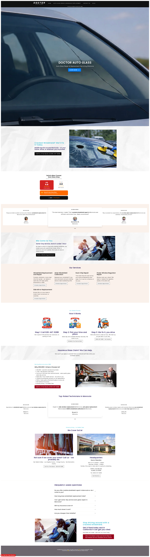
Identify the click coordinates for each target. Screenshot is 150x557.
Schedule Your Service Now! (75, 341)
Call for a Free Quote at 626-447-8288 (47, 386)
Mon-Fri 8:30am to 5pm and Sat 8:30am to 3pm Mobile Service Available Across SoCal (98, 536)
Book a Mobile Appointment (45, 255)
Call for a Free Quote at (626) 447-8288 (48, 153)
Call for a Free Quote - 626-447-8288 (54, 466)
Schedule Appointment (40, 285)
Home (49, 3)
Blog (94, 3)
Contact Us (86, 3)
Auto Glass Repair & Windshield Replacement (67, 3)
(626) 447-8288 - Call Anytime (103, 339)
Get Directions (96, 475)
